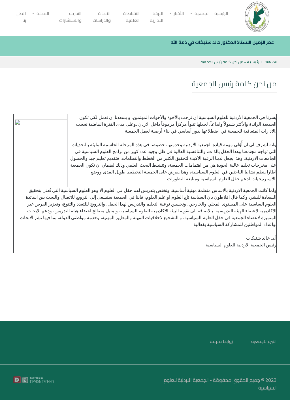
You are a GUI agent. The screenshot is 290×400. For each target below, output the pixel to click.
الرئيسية (221, 13)
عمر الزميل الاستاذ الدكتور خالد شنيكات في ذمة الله (222, 42)
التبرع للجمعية (264, 341)
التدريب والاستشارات (70, 16)
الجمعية (201, 13)
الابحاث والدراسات (102, 16)
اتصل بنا (21, 16)
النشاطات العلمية (131, 16)
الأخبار (177, 13)
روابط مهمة (221, 341)
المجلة (41, 13)
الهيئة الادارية (156, 16)
